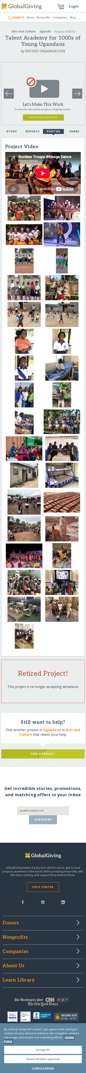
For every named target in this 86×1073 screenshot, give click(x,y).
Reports (32, 131)
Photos (53, 131)
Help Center (42, 887)
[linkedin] (63, 902)
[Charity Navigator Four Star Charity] (13, 1016)
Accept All (43, 1050)
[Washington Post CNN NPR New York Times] (43, 1003)
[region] (43, 1048)
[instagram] (42, 902)
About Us (13, 966)
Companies (60, 17)
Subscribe (43, 819)
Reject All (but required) (43, 1059)
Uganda (45, 31)
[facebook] (23, 902)
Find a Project (43, 754)
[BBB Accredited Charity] (43, 1016)
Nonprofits (43, 17)
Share (74, 131)
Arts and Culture (23, 31)
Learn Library (19, 980)
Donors (11, 923)
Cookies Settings (43, 1068)
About (30, 17)
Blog (73, 17)
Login (74, 6)
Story (11, 131)
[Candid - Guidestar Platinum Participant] (26, 1016)
